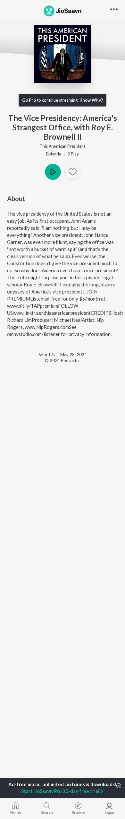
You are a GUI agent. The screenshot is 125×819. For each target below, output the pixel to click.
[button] (72, 172)
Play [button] (53, 172)
